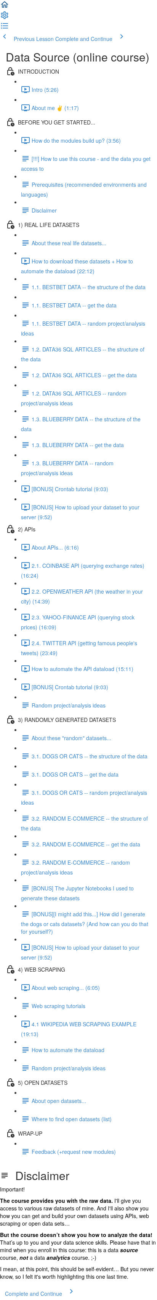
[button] (4, 7)
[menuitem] (4, 17)
